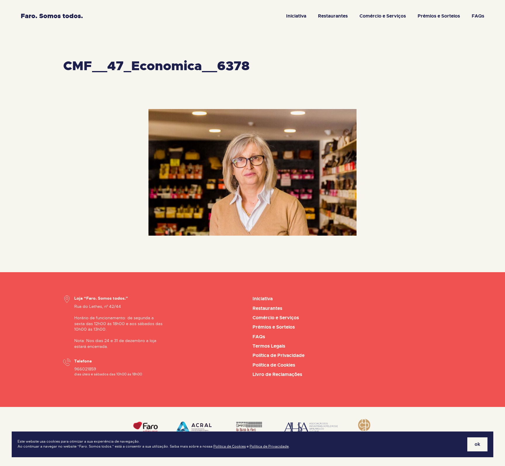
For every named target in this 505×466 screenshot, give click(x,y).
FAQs (478, 16)
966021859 (85, 369)
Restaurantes (333, 16)
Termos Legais (268, 346)
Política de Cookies (229, 446)
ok (477, 444)
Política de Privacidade (269, 446)
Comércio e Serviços (382, 16)
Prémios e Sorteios (439, 16)
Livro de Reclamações (277, 374)
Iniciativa (296, 16)
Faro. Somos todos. (52, 16)
